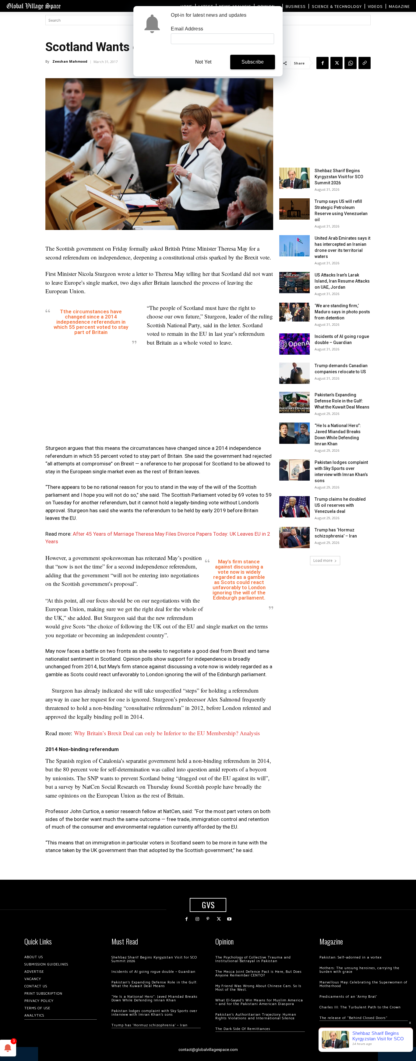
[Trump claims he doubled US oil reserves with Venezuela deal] (294, 506)
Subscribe (252, 61)
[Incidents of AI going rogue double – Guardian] (294, 344)
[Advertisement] (159, 397)
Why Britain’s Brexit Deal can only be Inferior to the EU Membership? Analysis (167, 733)
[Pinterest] (208, 919)
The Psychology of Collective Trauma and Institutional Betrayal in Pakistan (253, 959)
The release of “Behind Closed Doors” (353, 1018)
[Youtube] (229, 919)
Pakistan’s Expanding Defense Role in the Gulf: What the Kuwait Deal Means (342, 400)
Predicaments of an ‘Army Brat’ (348, 997)
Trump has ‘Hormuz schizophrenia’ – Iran (149, 1025)
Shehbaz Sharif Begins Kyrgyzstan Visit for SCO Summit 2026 (339, 176)
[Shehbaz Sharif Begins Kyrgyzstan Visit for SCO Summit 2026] (294, 178)
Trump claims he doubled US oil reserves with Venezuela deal (340, 505)
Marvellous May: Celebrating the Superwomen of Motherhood (363, 984)
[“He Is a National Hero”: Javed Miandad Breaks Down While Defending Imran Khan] (294, 433)
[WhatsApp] (350, 63)
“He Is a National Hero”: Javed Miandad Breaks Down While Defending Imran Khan (154, 998)
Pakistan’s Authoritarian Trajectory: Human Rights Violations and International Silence (255, 1016)
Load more (323, 560)
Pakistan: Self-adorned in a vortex (350, 957)
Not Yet (203, 61)
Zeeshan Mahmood (69, 61)
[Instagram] (197, 919)
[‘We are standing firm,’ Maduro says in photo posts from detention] (294, 312)
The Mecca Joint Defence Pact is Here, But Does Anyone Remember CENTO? (258, 973)
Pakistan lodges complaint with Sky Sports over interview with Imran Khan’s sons (154, 1013)
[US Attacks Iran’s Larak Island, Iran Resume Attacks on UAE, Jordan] (294, 282)
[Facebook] (322, 63)
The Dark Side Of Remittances (242, 1029)
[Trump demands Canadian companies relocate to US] (294, 373)
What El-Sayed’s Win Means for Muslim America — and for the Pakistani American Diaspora (259, 1002)
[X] (336, 63)
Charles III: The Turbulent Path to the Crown (360, 1007)
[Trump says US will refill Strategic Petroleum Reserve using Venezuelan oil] (294, 209)
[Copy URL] (364, 63)
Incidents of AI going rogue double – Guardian (153, 972)
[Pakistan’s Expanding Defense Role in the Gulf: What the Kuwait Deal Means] (294, 402)
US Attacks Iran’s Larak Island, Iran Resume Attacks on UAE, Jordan (342, 281)
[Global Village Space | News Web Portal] (33, 6)
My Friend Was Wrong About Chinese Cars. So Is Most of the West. (258, 988)
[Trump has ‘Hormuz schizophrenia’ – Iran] (294, 537)
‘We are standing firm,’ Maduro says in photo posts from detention (342, 311)
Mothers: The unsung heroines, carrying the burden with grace (359, 970)
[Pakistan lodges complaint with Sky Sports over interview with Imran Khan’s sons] (294, 470)
